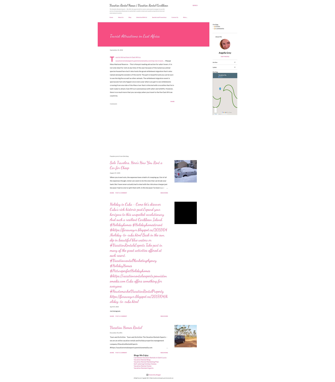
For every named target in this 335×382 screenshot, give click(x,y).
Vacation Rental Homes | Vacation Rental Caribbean (139, 5)
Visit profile (225, 56)
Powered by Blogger (154, 375)
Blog (130, 17)
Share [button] (172, 101)
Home (111, 17)
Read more (164, 193)
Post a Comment (121, 193)
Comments (219, 28)
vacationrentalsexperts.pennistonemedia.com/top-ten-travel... (140, 61)
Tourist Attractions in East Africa (128, 57)
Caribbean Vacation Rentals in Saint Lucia (150, 358)
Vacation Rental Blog (142, 360)
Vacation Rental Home (142, 366)
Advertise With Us (141, 17)
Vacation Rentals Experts (143, 368)
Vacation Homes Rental (126, 327)
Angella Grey (225, 53)
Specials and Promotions (159, 17)
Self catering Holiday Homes (145, 364)
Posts (217, 26)
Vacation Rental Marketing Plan (146, 362)
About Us (121, 17)
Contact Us (175, 17)
